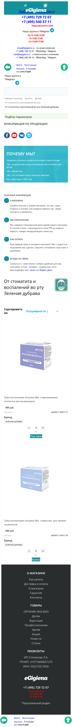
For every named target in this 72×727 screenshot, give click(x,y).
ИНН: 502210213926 (36, 666)
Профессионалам (36, 625)
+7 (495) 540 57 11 (36, 21)
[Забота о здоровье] (36, 5)
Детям (36, 616)
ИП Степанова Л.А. (36, 657)
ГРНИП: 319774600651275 (36, 662)
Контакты (36, 597)
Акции (36, 634)
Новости (36, 639)
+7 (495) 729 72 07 (36, 17)
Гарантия (36, 593)
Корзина (18, 721)
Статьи (36, 643)
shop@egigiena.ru (25, 47)
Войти (17, 717)
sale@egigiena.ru (22, 54)
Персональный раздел (36, 703)
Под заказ (36, 436)
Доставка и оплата (36, 584)
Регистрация (30, 64)
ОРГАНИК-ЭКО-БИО (36, 611)
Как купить (36, 579)
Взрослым (36, 620)
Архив (36, 629)
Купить (36, 559)
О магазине (36, 588)
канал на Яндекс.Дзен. (41, 269)
